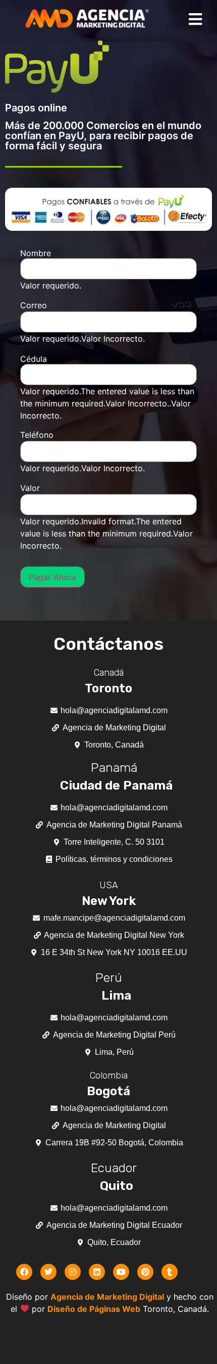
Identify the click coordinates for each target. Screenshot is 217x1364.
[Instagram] (73, 1272)
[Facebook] (24, 1272)
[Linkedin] (97, 1272)
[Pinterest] (145, 1272)
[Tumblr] (169, 1272)
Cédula (33, 359)
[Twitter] (48, 1272)
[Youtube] (121, 1272)
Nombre (35, 253)
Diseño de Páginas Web (93, 1309)
